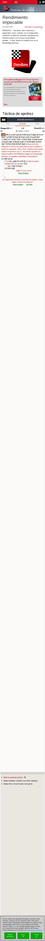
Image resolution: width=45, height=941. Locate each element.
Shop (4, 2)
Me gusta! (28, 27)
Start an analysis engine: (13, 777)
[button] (16, 2)
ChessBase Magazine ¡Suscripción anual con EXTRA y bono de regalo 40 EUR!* (21, 81)
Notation (22, 124)
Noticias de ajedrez (23, 10)
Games (37, 124)
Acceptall (36, 935)
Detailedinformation (10, 935)
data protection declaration (34, 930)
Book (8, 124)
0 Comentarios (37, 27)
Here (14, 926)
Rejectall (23, 935)
